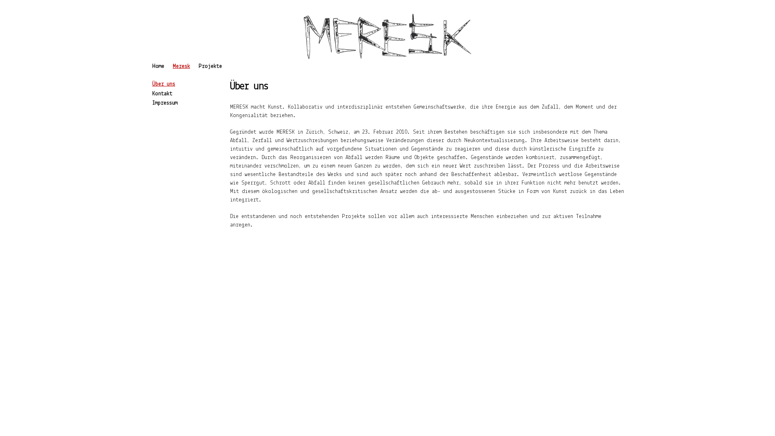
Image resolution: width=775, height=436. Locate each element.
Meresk (181, 66)
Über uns (163, 84)
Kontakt (162, 94)
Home (158, 66)
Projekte (210, 66)
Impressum (165, 103)
